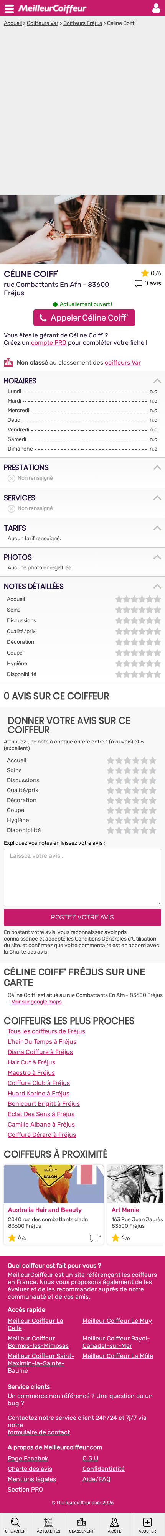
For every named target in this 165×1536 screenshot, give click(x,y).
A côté (114, 1531)
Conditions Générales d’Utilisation (115, 939)
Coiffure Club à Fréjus (39, 1083)
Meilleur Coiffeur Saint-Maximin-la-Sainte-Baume (41, 1363)
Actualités (48, 1531)
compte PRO (48, 342)
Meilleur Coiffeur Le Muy (117, 1320)
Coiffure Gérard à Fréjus (42, 1134)
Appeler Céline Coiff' (89, 317)
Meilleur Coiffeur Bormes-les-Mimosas (38, 1342)
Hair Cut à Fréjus (31, 1062)
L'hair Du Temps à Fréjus (42, 1041)
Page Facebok (28, 1458)
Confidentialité (103, 1468)
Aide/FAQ (96, 1479)
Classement (81, 1531)
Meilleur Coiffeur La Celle (35, 1324)
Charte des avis (28, 952)
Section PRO (25, 1489)
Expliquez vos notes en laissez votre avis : (54, 843)
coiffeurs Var (123, 362)
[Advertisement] (82, 112)
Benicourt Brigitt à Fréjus (44, 1103)
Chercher (15, 1531)
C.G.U (90, 1458)
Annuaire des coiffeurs (52, 8)
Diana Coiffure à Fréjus (40, 1052)
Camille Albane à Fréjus (41, 1124)
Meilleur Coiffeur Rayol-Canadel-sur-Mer (116, 1342)
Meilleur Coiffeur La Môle (117, 1356)
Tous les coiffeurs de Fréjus (46, 1031)
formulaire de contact (39, 1432)
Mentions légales (32, 1479)
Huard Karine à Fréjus (38, 1093)
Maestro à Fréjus (31, 1072)
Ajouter (147, 1531)
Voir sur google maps (37, 1001)
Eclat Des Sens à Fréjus (41, 1114)
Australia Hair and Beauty (45, 1210)
